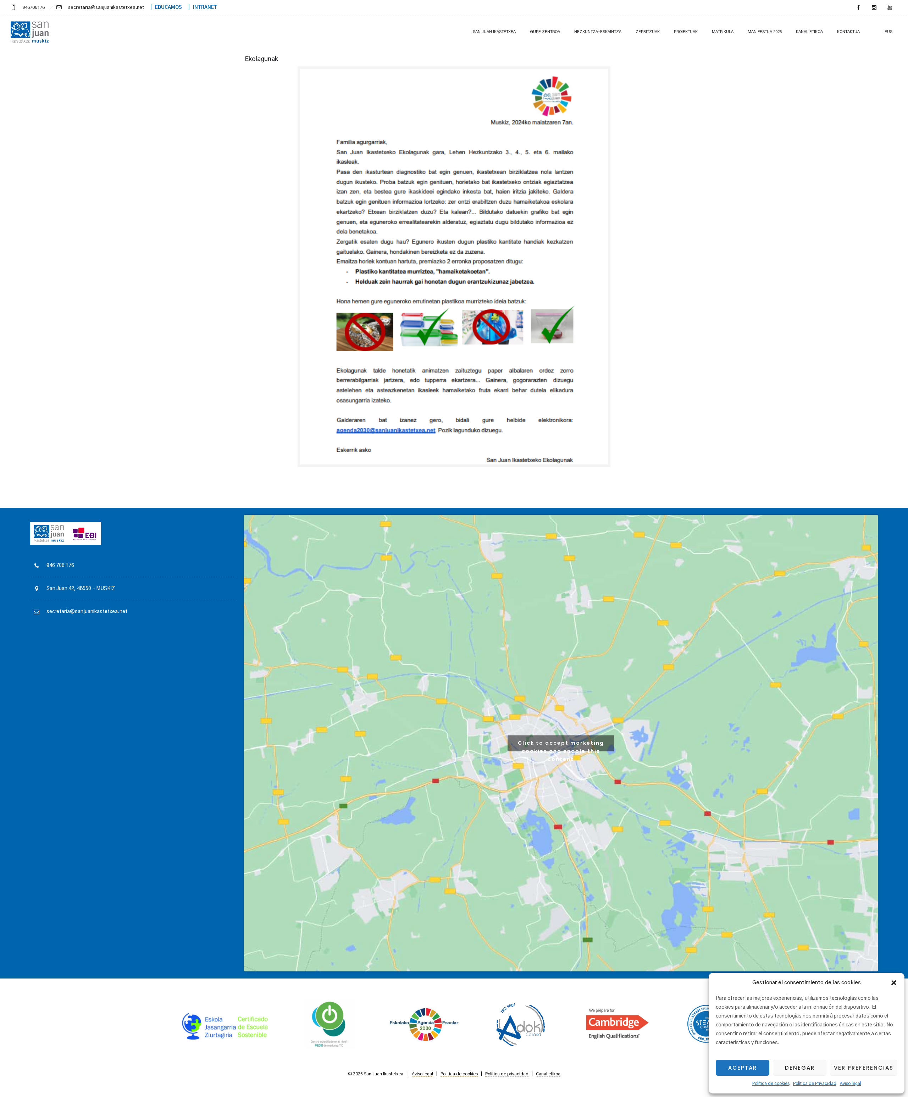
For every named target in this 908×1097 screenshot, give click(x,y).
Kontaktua (848, 32)
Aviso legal (850, 1083)
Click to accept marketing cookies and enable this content (561, 745)
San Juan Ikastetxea (494, 32)
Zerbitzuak (648, 32)
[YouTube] (889, 8)
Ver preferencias (863, 1067)
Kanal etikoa (809, 32)
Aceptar (742, 1067)
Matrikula (722, 32)
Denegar (800, 1067)
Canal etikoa (548, 1074)
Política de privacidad (506, 1074)
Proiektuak (686, 32)
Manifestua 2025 (765, 32)
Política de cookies (771, 1083)
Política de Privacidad (814, 1083)
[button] (893, 982)
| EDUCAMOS (163, 7)
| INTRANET (200, 7)
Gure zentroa (545, 32)
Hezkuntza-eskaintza (597, 32)
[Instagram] (874, 8)
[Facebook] (858, 8)
